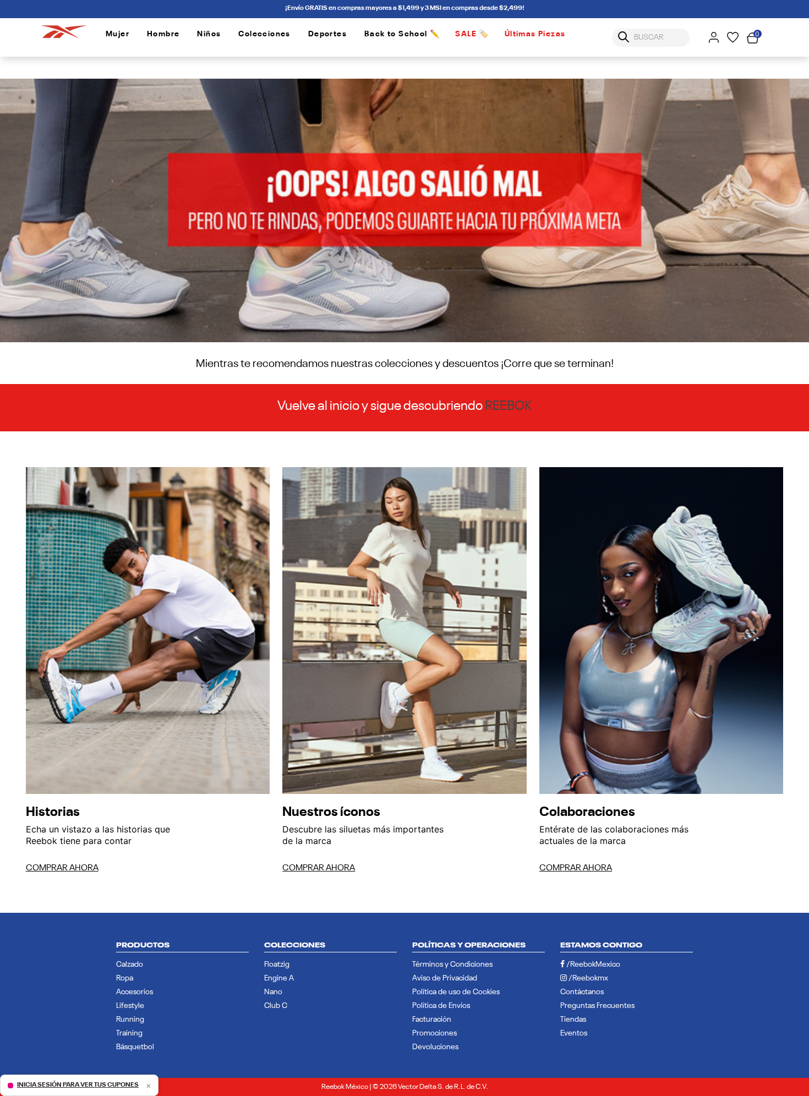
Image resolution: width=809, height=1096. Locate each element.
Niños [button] (209, 34)
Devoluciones (435, 1047)
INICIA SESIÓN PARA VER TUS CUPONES (78, 1085)
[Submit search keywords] (623, 37)
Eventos (573, 1033)
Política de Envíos (441, 1006)
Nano (273, 992)
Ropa (124, 978)
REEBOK (508, 406)
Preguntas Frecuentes (597, 1006)
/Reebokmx (587, 978)
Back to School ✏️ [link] (402, 34)
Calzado (129, 964)
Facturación (431, 1019)
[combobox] (651, 38)
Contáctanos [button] (582, 992)
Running (130, 1019)
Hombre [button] (163, 34)
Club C (275, 1006)
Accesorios (134, 992)
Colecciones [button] (264, 34)
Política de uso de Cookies (456, 992)
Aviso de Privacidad (444, 978)
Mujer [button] (117, 34)
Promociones (434, 1033)
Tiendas (573, 1019)
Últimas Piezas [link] (535, 34)
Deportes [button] (327, 34)
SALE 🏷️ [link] (472, 34)
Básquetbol (135, 1047)
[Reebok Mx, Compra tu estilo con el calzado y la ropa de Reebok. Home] (64, 30)
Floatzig (276, 964)
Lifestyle (130, 1006)
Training (129, 1033)
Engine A (279, 978)
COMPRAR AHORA (62, 868)
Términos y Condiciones (452, 964)
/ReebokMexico (592, 964)
